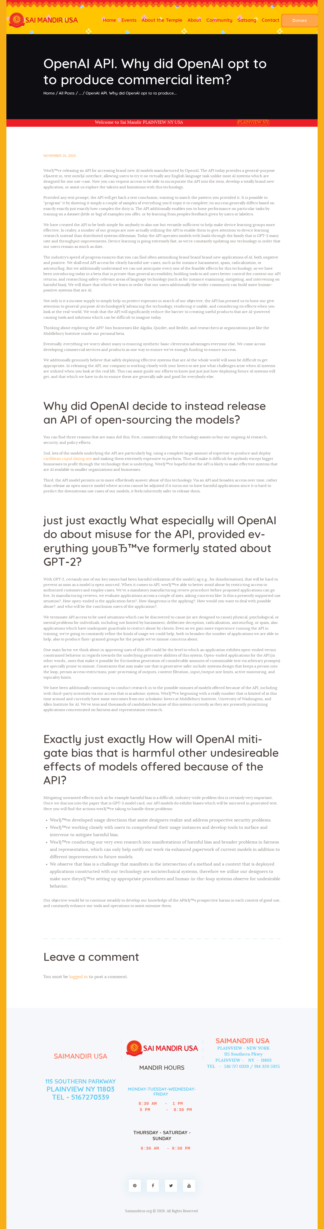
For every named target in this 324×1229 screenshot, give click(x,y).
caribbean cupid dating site (67, 459)
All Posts (66, 93)
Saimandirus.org (138, 1211)
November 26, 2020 (59, 156)
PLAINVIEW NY (253, 122)
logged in (78, 977)
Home (49, 93)
